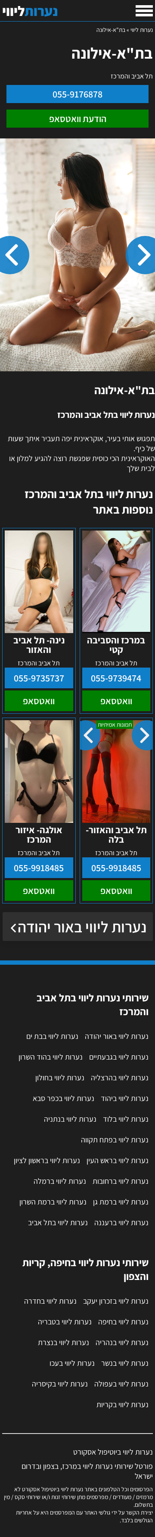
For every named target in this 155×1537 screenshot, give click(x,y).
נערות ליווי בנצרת (63, 1342)
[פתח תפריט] (144, 11)
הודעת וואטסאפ (77, 119)
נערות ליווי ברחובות (121, 1181)
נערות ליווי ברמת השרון (53, 1202)
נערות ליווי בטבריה (65, 1322)
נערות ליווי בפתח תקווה (115, 1140)
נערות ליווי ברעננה (121, 1222)
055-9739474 (116, 678)
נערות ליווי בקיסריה (60, 1384)
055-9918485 (116, 868)
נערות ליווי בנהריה (122, 1342)
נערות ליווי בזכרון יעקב (116, 1301)
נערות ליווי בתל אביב (58, 1222)
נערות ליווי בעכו (72, 1363)
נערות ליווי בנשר (125, 1363)
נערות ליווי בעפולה (121, 1384)
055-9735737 (39, 678)
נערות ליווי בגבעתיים (119, 1057)
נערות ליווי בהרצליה (120, 1077)
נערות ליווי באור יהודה (82, 926)
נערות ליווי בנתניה (70, 1119)
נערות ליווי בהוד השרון (51, 1057)
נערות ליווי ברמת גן (121, 1202)
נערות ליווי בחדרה (50, 1301)
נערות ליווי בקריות (122, 1404)
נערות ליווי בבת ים (52, 1036)
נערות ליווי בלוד (126, 1119)
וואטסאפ (116, 701)
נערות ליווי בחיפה (123, 1322)
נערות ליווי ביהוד (125, 1098)
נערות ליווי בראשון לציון (47, 1160)
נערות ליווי (141, 30)
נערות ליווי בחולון (59, 1077)
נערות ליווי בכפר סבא (63, 1098)
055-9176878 (77, 94)
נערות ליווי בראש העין (118, 1160)
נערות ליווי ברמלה (60, 1181)
